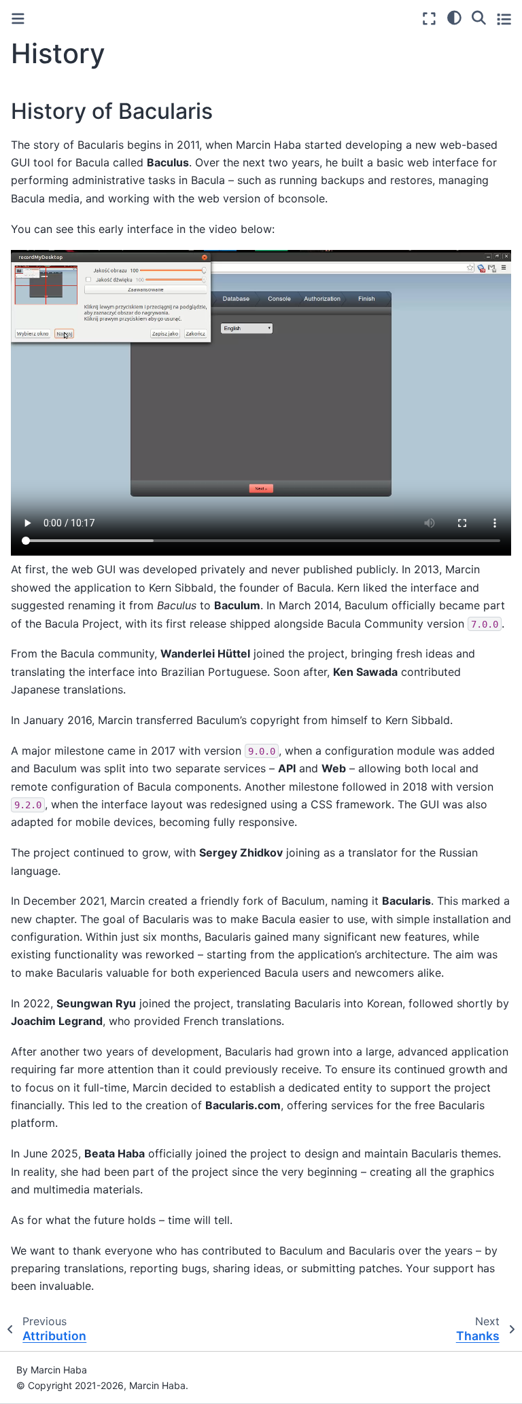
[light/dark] (454, 17)
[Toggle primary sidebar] (18, 18)
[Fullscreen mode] (429, 18)
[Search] (478, 17)
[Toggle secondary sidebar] (504, 18)
